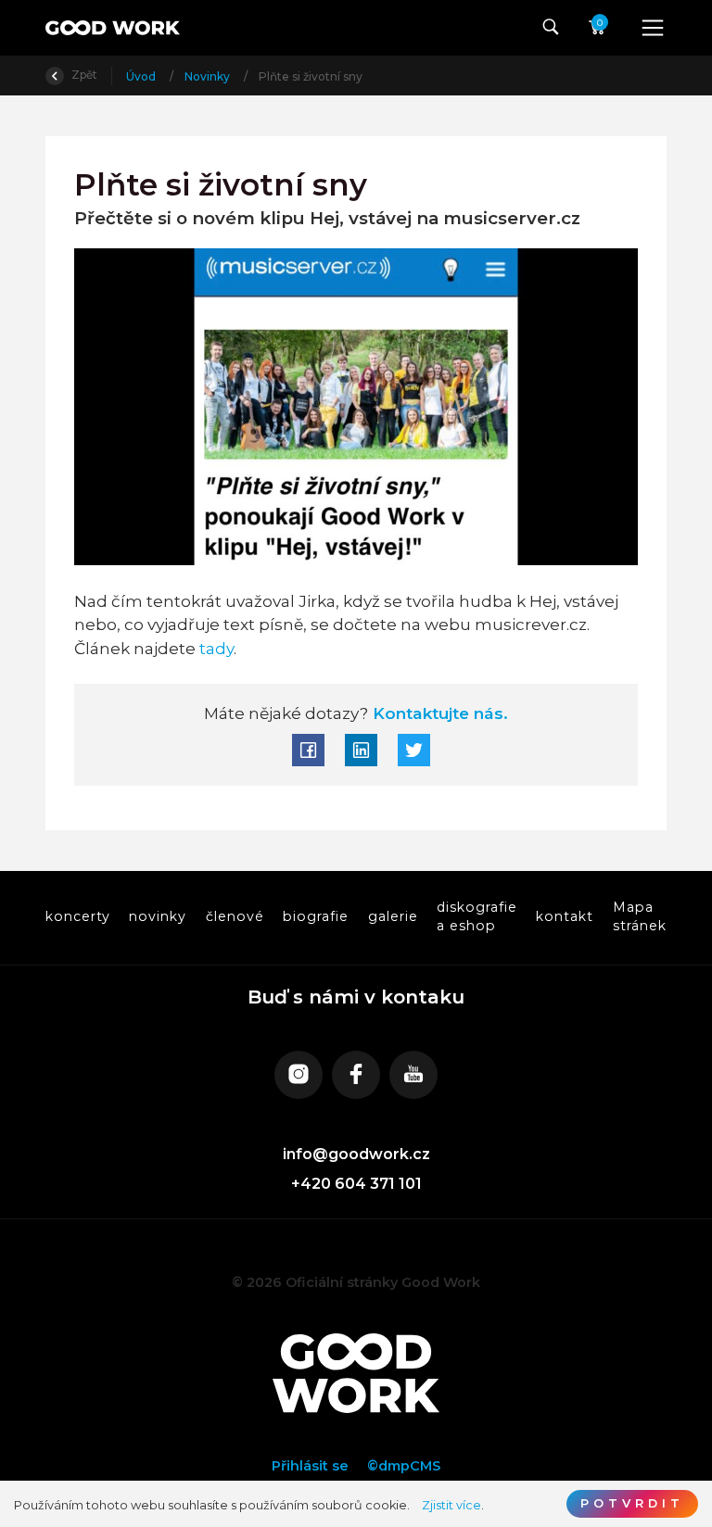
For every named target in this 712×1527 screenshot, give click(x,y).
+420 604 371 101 (356, 1184)
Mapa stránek (640, 916)
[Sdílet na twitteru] (414, 750)
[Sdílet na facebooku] (308, 750)
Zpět (83, 75)
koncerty (77, 916)
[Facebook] (356, 1075)
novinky (157, 916)
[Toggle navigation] (652, 28)
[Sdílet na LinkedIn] (361, 750)
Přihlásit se (310, 1466)
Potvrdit (632, 1503)
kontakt (565, 916)
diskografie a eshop (477, 916)
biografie (316, 916)
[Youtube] (413, 1075)
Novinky (208, 76)
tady (216, 648)
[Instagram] (298, 1075)
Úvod (142, 76)
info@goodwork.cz (356, 1154)
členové (235, 916)
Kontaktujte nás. (438, 713)
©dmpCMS (403, 1466)
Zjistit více (451, 1505)
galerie (393, 916)
